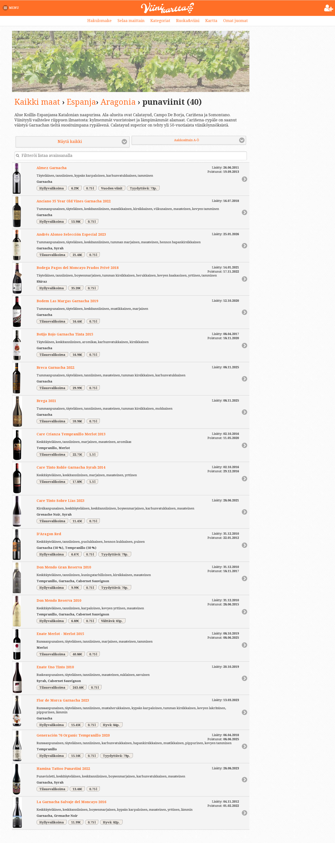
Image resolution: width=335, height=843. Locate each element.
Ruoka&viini (187, 20)
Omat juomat (235, 20)
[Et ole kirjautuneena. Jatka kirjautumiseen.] (328, 8)
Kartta (211, 20)
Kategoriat (160, 20)
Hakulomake (99, 20)
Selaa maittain (130, 20)
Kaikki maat (37, 102)
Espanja (81, 102)
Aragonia (118, 102)
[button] (11, 7)
